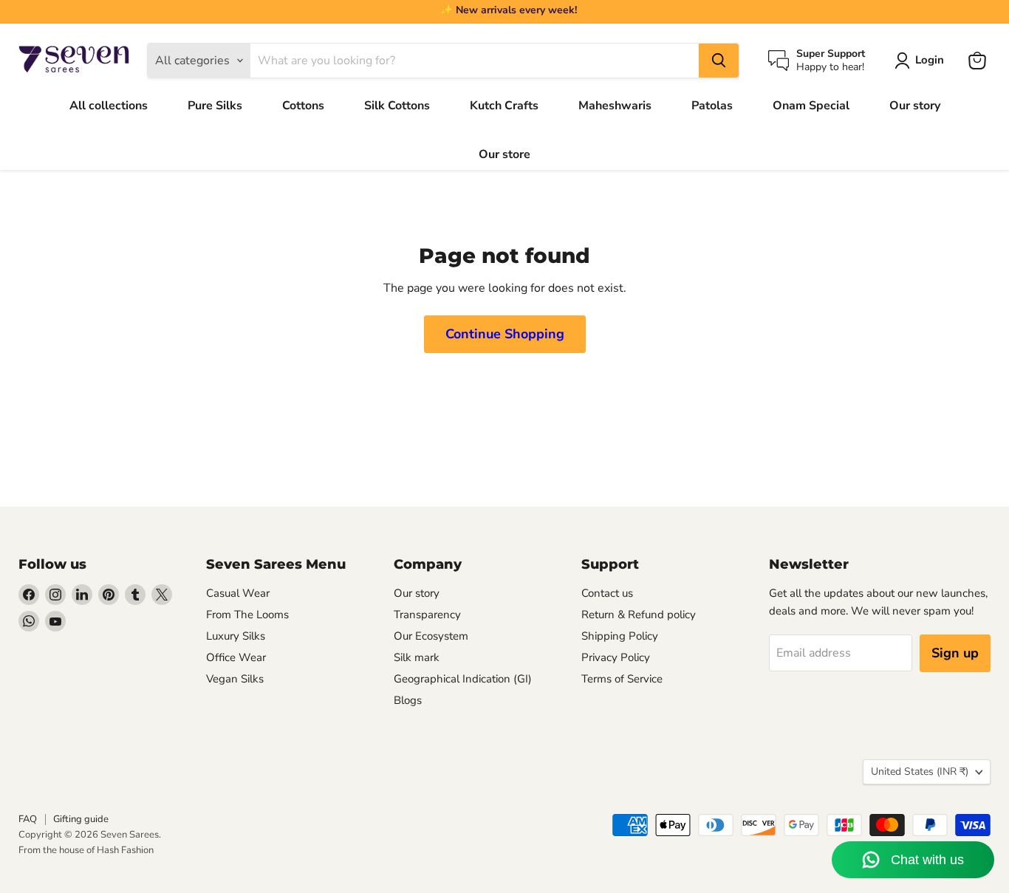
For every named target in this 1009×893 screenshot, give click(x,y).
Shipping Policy (619, 636)
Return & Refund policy (638, 614)
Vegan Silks (235, 678)
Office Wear (236, 657)
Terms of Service (622, 678)
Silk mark (416, 657)
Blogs (408, 700)
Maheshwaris (614, 105)
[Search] (719, 61)
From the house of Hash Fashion (86, 850)
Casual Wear (238, 593)
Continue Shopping (504, 334)
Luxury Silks (235, 636)
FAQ (27, 819)
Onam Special (811, 105)
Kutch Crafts (504, 105)
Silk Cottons (397, 105)
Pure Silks (215, 105)
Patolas (712, 105)
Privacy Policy (615, 657)
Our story (914, 105)
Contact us (607, 593)
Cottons (303, 105)
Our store (504, 154)
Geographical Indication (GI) (463, 678)
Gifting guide (81, 819)
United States (919, 771)
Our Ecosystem (431, 636)
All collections (108, 105)
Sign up (955, 653)
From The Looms (247, 614)
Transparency (427, 614)
